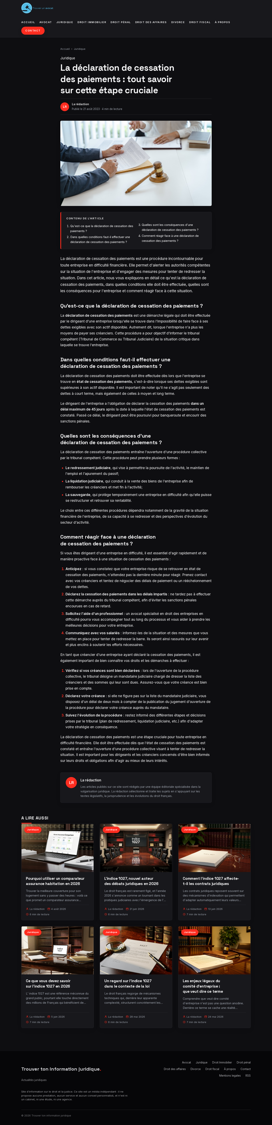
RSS (248, 1075)
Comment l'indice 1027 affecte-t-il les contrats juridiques (211, 881)
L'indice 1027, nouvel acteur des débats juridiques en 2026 (131, 881)
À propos (222, 22)
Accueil (28, 22)
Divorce (178, 22)
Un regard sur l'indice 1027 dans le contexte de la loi (128, 983)
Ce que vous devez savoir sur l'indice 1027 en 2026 (48, 983)
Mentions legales (230, 1075)
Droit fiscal (199, 22)
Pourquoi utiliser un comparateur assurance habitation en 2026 (55, 881)
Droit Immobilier (91, 22)
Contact (33, 30)
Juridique (64, 22)
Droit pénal (121, 22)
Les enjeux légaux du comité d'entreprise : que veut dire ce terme (203, 986)
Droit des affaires (151, 22)
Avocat (45, 22)
